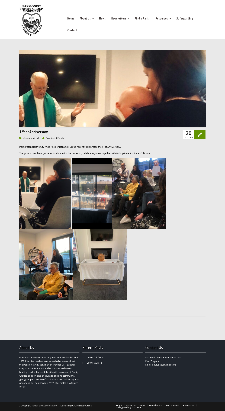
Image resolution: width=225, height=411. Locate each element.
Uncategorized (31, 138)
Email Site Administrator (45, 405)
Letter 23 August (96, 357)
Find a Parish (142, 18)
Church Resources (82, 405)
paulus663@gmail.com (164, 364)
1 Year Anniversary (33, 132)
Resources (162, 18)
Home (70, 18)
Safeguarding (184, 18)
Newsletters (118, 18)
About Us (85, 18)
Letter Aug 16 (94, 362)
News (102, 18)
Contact (72, 30)
